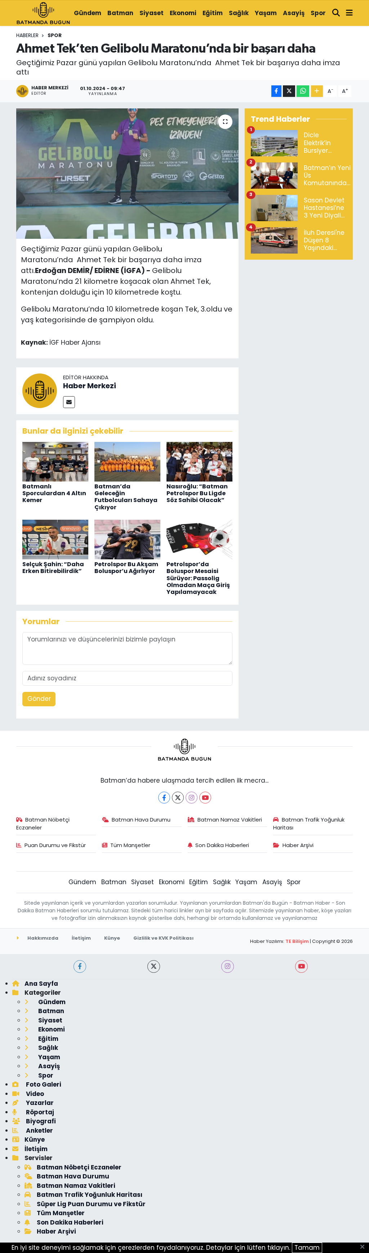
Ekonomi (183, 13)
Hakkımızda (42, 938)
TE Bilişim (297, 941)
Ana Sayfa (41, 983)
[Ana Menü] (349, 13)
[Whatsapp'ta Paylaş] (303, 91)
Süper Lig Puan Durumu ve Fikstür (91, 1204)
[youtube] (301, 966)
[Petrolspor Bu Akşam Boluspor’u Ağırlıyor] (127, 539)
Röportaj (39, 1112)
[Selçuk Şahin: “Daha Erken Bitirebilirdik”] (55, 539)
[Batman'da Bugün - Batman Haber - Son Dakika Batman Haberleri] (43, 12)
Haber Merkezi (89, 386)
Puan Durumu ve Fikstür (55, 845)
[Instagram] (191, 798)
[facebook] (80, 966)
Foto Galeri (43, 1084)
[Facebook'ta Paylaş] (276, 91)
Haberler (27, 35)
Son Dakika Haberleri (222, 845)
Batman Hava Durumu (141, 819)
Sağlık (239, 13)
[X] (178, 798)
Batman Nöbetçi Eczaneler (43, 823)
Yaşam (266, 13)
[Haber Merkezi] (39, 390)
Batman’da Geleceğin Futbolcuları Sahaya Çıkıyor (125, 496)
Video (34, 1093)
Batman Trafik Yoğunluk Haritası (308, 823)
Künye (112, 938)
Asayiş (293, 13)
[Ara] (336, 13)
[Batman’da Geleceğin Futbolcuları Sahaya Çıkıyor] (127, 461)
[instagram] (227, 966)
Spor (318, 13)
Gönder (39, 698)
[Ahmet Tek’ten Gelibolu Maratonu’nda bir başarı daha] (127, 173)
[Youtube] (205, 798)
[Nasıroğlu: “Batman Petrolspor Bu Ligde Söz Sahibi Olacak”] (199, 461)
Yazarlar (39, 1102)
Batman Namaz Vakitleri (229, 819)
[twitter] (153, 966)
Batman (120, 13)
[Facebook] (164, 798)
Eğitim (213, 13)
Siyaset (151, 13)
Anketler (39, 1130)
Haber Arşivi (298, 845)
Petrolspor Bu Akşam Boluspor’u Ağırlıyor (126, 567)
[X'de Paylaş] (289, 91)
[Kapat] (364, 1247)
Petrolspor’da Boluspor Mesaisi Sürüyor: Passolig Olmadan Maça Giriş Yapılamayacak (198, 578)
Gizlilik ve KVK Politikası (163, 938)
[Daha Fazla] (317, 91)
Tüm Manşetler (130, 845)
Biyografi (40, 1121)
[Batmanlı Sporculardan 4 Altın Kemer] (55, 461)
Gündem (87, 13)
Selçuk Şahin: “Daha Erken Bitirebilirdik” (53, 567)
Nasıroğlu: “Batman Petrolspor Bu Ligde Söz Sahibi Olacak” (197, 493)
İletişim (81, 938)
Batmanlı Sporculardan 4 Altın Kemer (54, 493)
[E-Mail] (69, 402)
